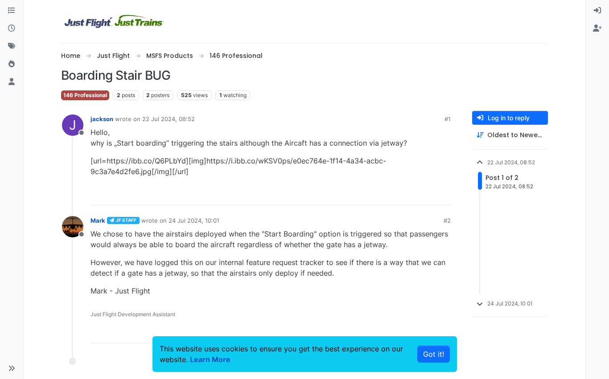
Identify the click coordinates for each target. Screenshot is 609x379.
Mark (98, 220)
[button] (12, 368)
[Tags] (12, 46)
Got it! (433, 354)
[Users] (12, 82)
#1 (447, 118)
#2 (447, 220)
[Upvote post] (428, 194)
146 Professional (85, 95)
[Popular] (12, 64)
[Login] (597, 11)
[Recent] (12, 28)
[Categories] (12, 11)
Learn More (210, 359)
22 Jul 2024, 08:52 (168, 118)
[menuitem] (597, 11)
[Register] (597, 28)
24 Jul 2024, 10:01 (194, 220)
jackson (102, 118)
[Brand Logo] (114, 21)
